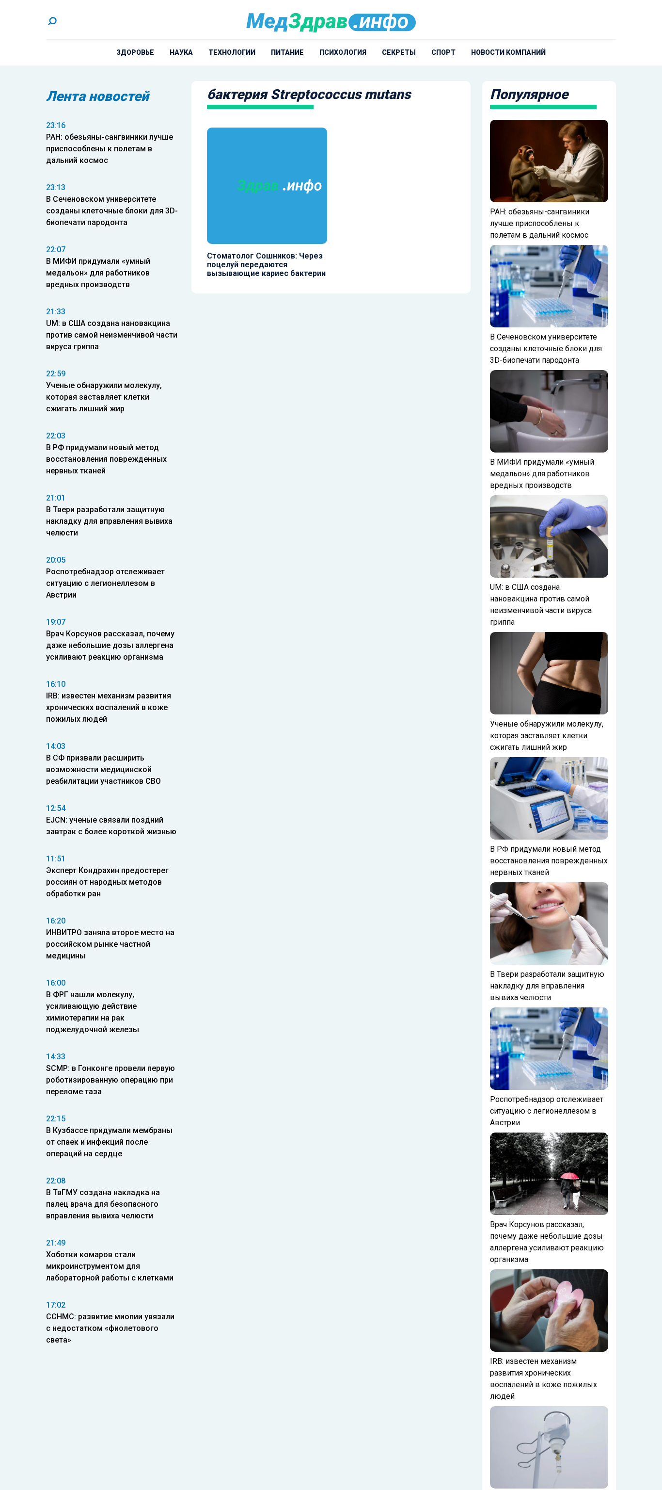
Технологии (231, 52)
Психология (342, 52)
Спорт (443, 52)
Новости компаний (508, 52)
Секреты (399, 52)
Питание (287, 52)
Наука (181, 52)
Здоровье (135, 52)
